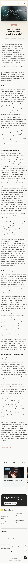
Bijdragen (17, 525)
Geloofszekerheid (5, 533)
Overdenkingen (4, 516)
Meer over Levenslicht (10, 503)
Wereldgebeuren (8, 538)
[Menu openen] (24, 3)
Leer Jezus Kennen (18, 560)
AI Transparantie (18, 522)
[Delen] (25, 545)
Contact (16, 515)
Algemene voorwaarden (20, 520)
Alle (22, 462)
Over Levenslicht (18, 513)
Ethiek (3, 538)
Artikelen (3, 513)
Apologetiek (15, 538)
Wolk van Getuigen (10, 560)
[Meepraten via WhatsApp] (25, 549)
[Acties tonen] (25, 557)
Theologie (23, 533)
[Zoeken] (21, 3)
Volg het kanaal (14, 551)
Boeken (2, 518)
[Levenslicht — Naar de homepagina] (6, 3)
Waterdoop (11, 533)
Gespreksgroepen (5, 521)
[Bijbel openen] (25, 553)
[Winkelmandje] (18, 3)
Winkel (2, 523)
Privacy (16, 517)
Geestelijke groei (18, 533)
